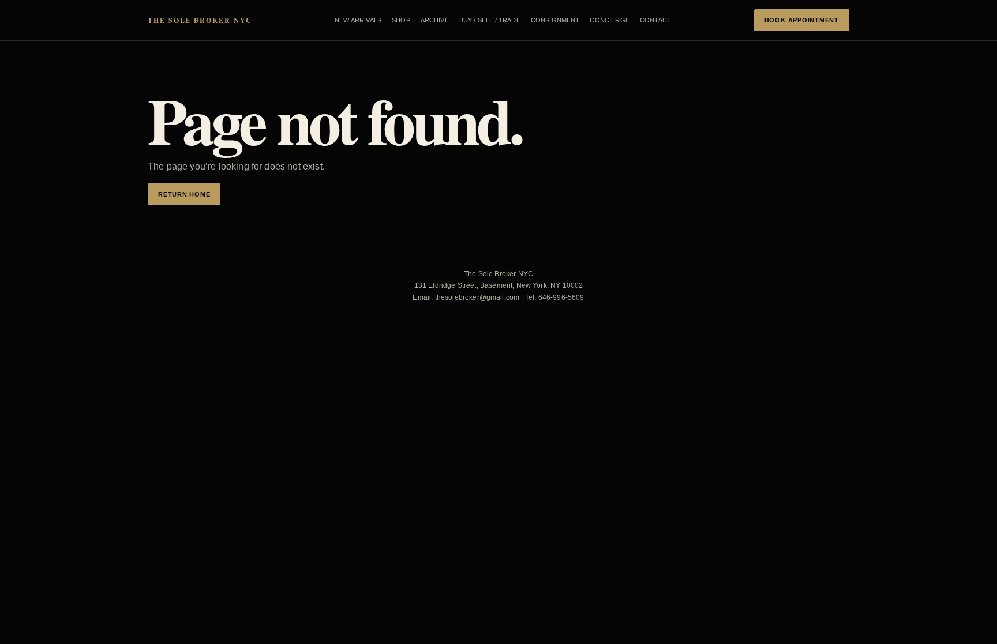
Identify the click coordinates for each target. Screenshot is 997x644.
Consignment (555, 20)
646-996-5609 (561, 297)
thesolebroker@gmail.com (477, 297)
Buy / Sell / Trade (489, 20)
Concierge (609, 20)
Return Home (184, 194)
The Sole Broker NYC (200, 20)
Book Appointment (801, 20)
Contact (655, 20)
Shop (401, 20)
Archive (435, 20)
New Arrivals (358, 20)
